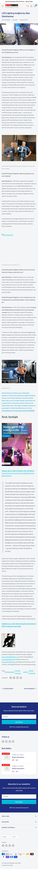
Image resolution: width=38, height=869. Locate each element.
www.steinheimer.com (8, 410)
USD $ (14, 836)
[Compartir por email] (21, 677)
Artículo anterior (8, 688)
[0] (35, 6)
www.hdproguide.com (8, 659)
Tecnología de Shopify (7, 865)
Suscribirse (19, 722)
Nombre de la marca (18, 754)
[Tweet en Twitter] (17, 677)
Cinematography (6, 19)
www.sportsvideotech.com (10, 662)
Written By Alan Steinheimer (18, 473)
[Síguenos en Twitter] (6, 741)
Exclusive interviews (18, 672)
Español (5, 836)
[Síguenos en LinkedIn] (13, 741)
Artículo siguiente (29, 688)
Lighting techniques (32, 672)
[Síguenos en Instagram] (9, 741)
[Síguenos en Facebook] (3, 741)
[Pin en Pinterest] (14, 677)
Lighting (25, 672)
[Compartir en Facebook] (10, 677)
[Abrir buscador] (28, 6)
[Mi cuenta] (31, 6)
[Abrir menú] (3, 6)
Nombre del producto (18, 757)
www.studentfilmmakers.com (10, 657)
